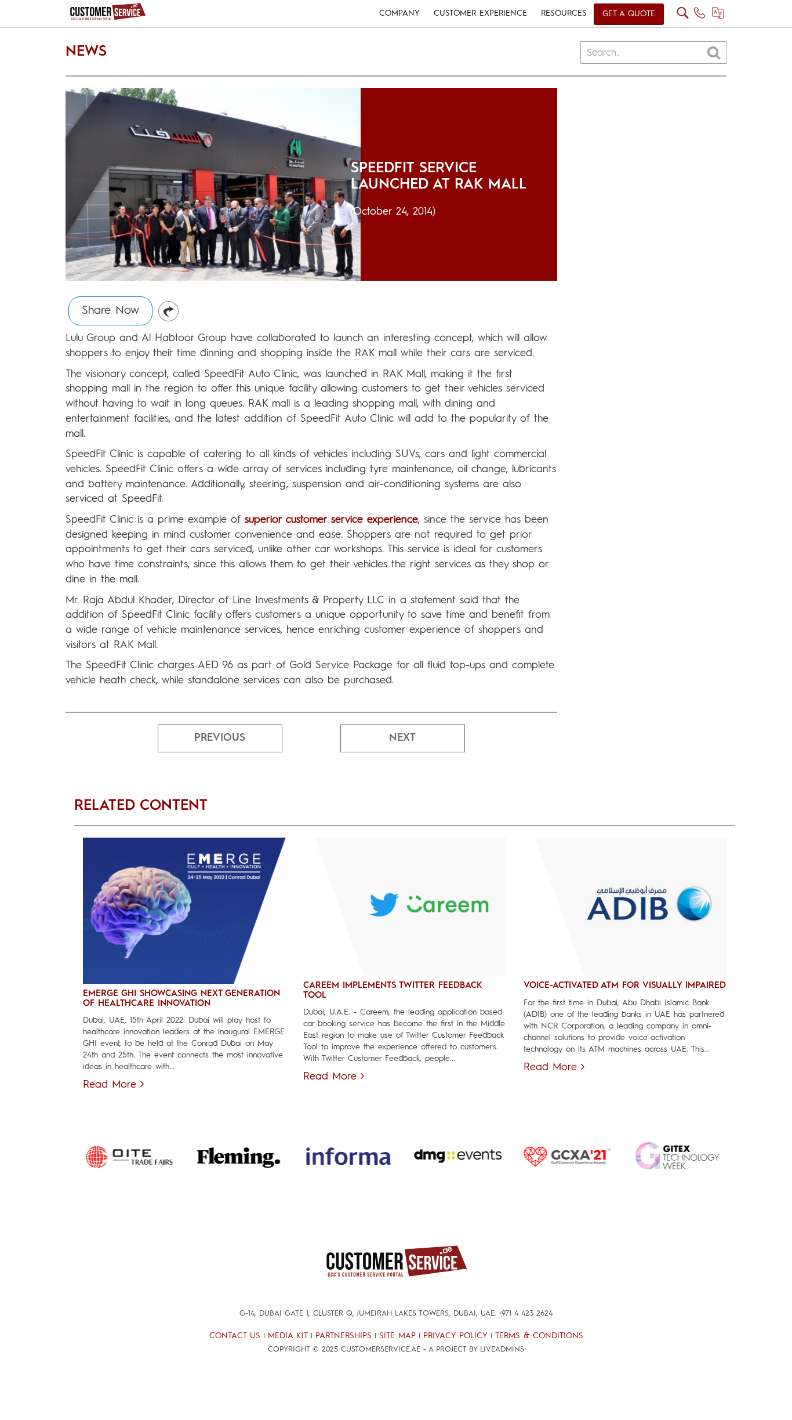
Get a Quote (628, 14)
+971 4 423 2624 (526, 1313)
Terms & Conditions (539, 1336)
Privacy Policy (455, 1336)
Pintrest (169, 312)
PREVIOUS (219, 738)
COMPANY (399, 13)
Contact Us (234, 1336)
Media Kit (288, 1336)
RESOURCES (564, 13)
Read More (111, 1085)
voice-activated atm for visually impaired (625, 985)
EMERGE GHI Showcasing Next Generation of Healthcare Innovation (181, 999)
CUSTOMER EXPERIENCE (480, 13)
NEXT (402, 738)
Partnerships (343, 1336)
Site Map (397, 1336)
